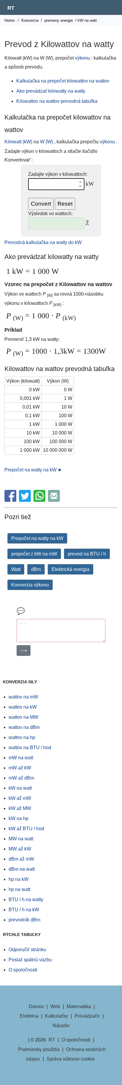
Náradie (61, 1025)
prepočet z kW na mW (34, 553)
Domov (36, 1006)
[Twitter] (25, 500)
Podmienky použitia (39, 1049)
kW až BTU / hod (26, 828)
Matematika (79, 1006)
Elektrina (29, 1016)
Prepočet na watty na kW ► (33, 469)
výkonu (82, 57)
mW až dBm (21, 777)
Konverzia (29, 20)
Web (55, 1006)
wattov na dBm (24, 727)
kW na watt (20, 788)
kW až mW (20, 798)
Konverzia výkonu (30, 584)
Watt (15, 569)
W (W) (46, 141)
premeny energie (58, 20)
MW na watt (21, 838)
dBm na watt (22, 869)
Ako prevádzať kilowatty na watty (50, 91)
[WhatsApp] (40, 500)
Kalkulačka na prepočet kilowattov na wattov (62, 80)
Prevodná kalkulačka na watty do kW (43, 242)
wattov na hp (22, 737)
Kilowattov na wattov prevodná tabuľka (56, 101)
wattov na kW (23, 707)
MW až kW (20, 848)
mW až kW (20, 767)
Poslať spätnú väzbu (30, 959)
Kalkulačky (56, 1016)
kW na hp (18, 818)
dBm (36, 569)
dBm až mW (21, 859)
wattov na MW (23, 717)
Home (9, 20)
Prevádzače (87, 1016)
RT (11, 8)
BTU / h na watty (26, 899)
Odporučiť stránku (27, 949)
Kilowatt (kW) (18, 141)
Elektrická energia (70, 569)
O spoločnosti (23, 969)
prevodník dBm (24, 919)
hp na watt (19, 889)
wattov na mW (23, 696)
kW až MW (20, 808)
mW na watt (21, 757)
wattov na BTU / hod (30, 747)
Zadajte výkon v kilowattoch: (57, 174)
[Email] (54, 500)
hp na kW (18, 879)
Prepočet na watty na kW (37, 538)
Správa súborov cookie (70, 1058)
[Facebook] (11, 500)
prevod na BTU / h (87, 553)
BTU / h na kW (24, 909)
